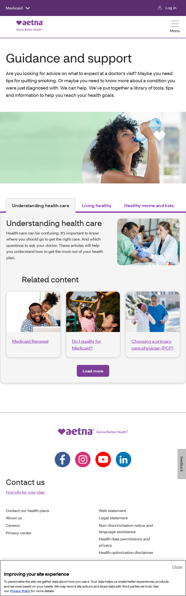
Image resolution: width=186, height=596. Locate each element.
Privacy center (18, 532)
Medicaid (15, 7)
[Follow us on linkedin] (123, 459)
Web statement (112, 510)
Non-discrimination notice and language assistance (126, 528)
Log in (170, 7)
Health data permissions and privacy (124, 542)
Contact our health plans (27, 510)
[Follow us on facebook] (62, 459)
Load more (93, 370)
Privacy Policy (20, 591)
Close (177, 566)
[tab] (41, 205)
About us (14, 517)
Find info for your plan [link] (25, 492)
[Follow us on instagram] (83, 459)
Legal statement (113, 517)
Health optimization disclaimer (126, 552)
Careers (13, 525)
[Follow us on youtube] (103, 459)
